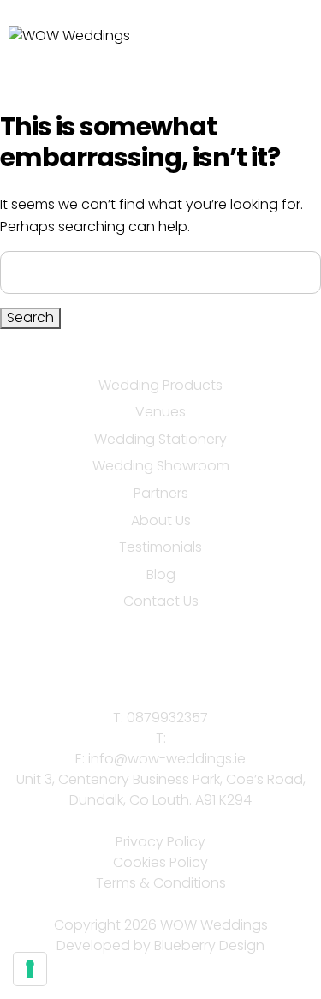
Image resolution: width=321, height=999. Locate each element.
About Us (161, 520)
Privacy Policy (160, 842)
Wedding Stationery (160, 439)
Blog (160, 574)
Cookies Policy (160, 862)
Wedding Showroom (160, 466)
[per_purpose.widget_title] (30, 969)
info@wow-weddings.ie (167, 759)
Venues (160, 412)
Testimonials (160, 547)
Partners (161, 493)
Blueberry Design (209, 945)
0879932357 (167, 717)
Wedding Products (160, 385)
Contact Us (161, 601)
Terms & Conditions (161, 883)
